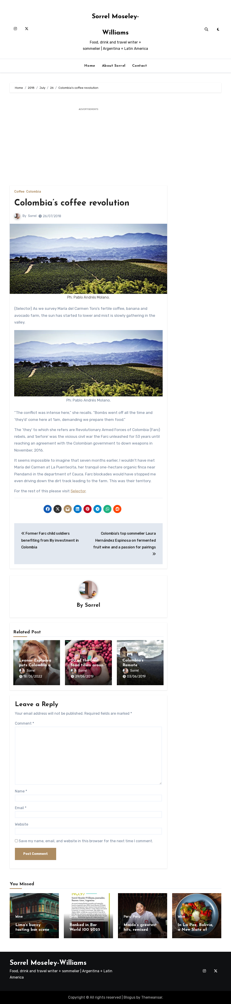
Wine (19, 916)
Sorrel (32, 216)
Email (20, 808)
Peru (127, 916)
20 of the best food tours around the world (88, 665)
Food (75, 652)
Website (21, 824)
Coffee (19, 191)
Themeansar (151, 997)
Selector (78, 491)
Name (21, 791)
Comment (24, 723)
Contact (139, 66)
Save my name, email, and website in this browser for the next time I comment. (86, 841)
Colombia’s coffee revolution (71, 203)
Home (89, 66)
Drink (73, 916)
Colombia (33, 191)
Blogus (129, 997)
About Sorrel (113, 66)
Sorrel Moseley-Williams (48, 963)
